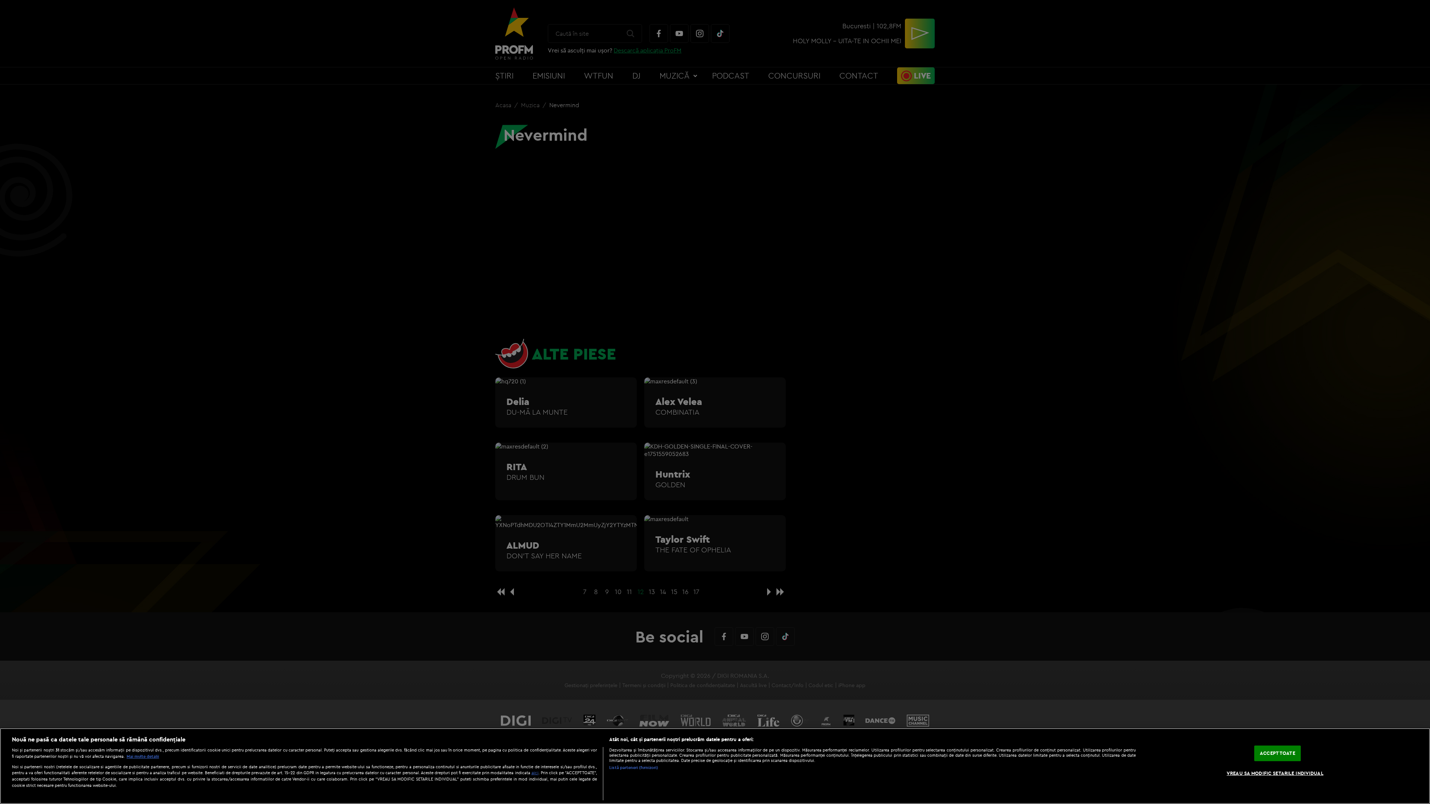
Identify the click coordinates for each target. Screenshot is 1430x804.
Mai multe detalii (143, 756)
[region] (715, 766)
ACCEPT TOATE (1277, 753)
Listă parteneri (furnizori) (633, 767)
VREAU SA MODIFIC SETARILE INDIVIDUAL (1275, 773)
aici (534, 772)
